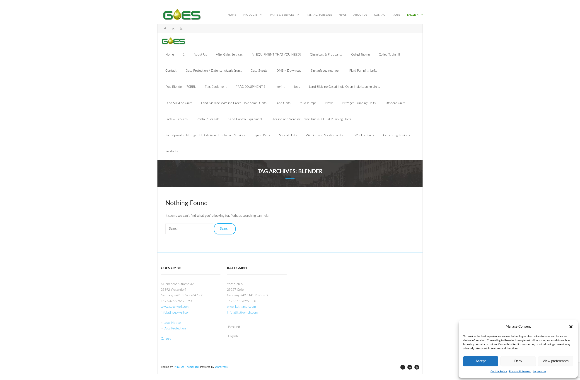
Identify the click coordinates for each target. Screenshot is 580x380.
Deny (518, 361)
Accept (481, 361)
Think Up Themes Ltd (186, 366)
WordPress (221, 366)
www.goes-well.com (174, 306)
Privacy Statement (520, 371)
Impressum (539, 371)
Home (169, 54)
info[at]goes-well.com (175, 312)
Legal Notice (172, 322)
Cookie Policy (499, 371)
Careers (166, 338)
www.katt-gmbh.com (241, 306)
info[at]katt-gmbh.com (242, 312)
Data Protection (175, 328)
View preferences (556, 361)
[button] (571, 326)
